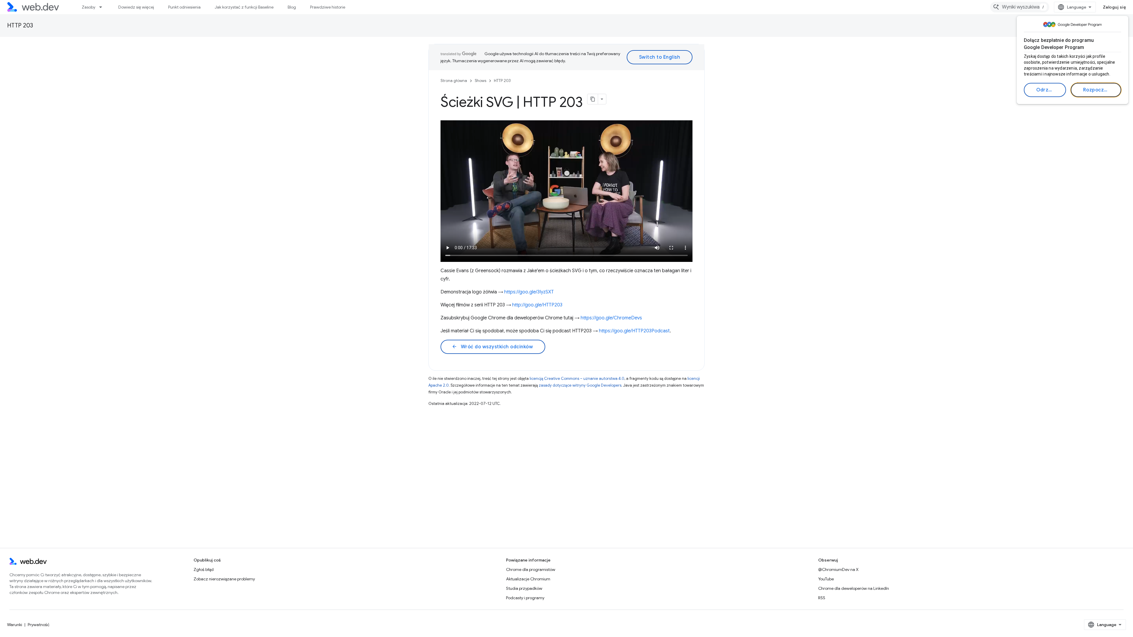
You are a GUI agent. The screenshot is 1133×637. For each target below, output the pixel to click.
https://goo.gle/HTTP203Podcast (634, 331)
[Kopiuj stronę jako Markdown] (592, 99)
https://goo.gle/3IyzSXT (529, 292)
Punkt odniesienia (184, 7)
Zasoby (88, 7)
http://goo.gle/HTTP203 (537, 305)
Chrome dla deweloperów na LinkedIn (853, 588)
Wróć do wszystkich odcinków (492, 347)
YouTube (826, 579)
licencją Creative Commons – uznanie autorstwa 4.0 (577, 378)
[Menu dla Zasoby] (103, 7)
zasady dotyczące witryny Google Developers (580, 385)
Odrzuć (1045, 90)
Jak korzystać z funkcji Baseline (244, 7)
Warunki (14, 624)
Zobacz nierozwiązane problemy (224, 579)
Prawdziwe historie (327, 7)
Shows (480, 80)
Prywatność (39, 624)
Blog (292, 7)
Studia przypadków (524, 588)
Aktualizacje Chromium (528, 579)
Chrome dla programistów (530, 569)
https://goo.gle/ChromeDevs (611, 318)
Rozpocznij (1096, 90)
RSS (821, 597)
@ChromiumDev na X (838, 569)
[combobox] (1019, 7)
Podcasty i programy (525, 597)
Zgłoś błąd (204, 569)
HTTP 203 (20, 25)
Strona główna (454, 80)
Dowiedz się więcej (136, 7)
